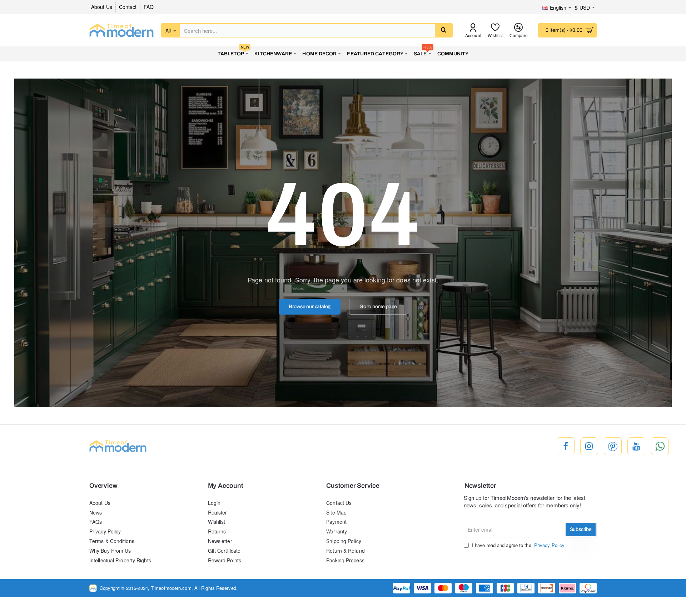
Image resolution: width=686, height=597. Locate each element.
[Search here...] (443, 30)
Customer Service (352, 485)
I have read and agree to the (518, 545)
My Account (225, 485)
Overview (103, 485)
